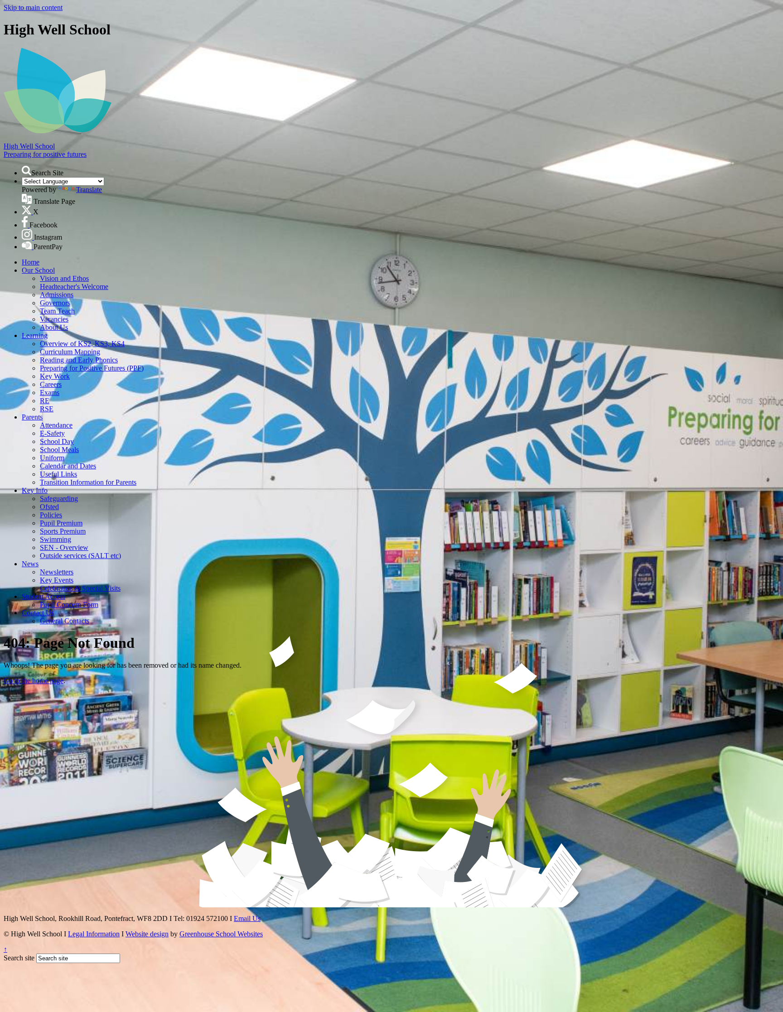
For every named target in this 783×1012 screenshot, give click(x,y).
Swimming (55, 539)
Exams (49, 392)
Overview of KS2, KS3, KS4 (82, 343)
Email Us (247, 918)
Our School (38, 270)
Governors (55, 303)
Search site (19, 958)
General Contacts (64, 621)
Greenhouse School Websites (221, 934)
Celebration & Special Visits (80, 588)
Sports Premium (63, 531)
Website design (147, 934)
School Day (57, 441)
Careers (51, 384)
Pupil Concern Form (69, 604)
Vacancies (54, 319)
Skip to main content (33, 7)
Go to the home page (33, 680)
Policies (51, 515)
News (30, 564)
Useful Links (58, 474)
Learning (35, 335)
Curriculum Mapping (70, 352)
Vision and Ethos (64, 278)
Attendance (56, 425)
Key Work (55, 376)
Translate (89, 189)
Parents (32, 417)
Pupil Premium (61, 523)
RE (44, 401)
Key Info (35, 490)
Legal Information (94, 934)
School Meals (59, 449)
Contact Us (38, 613)
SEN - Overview (64, 547)
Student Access (43, 596)
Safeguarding (59, 498)
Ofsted (49, 507)
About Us (54, 327)
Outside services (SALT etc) (80, 555)
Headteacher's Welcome (74, 286)
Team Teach (57, 311)
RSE (46, 409)
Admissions (56, 295)
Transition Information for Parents (88, 482)
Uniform (52, 458)
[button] (26, 170)
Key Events (56, 580)
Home (30, 262)
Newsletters (56, 572)
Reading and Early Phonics (79, 360)
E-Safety (52, 433)
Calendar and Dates (68, 466)
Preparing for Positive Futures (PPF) (92, 368)
